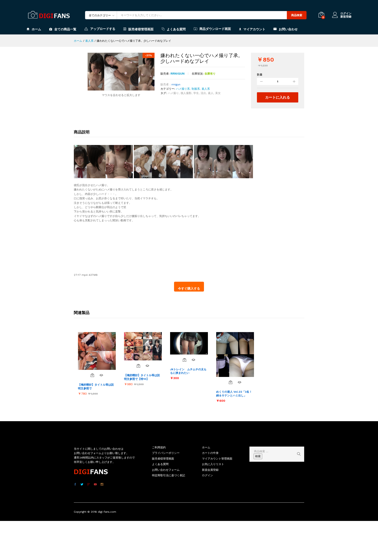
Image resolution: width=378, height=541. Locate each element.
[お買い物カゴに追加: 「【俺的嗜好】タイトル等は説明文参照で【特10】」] (138, 365)
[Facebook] (75, 484)
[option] (97, 363)
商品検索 (296, 15)
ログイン (345, 13)
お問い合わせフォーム (166, 469)
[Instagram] (102, 484)
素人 (210, 93)
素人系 (206, 88)
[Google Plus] (88, 484)
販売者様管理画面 (141, 29)
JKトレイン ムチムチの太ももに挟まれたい (188, 371)
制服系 (196, 88)
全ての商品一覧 (65, 29)
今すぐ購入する (189, 288)
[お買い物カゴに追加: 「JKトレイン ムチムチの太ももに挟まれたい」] (184, 359)
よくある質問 (176, 29)
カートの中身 (210, 452)
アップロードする (102, 28)
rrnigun (177, 73)
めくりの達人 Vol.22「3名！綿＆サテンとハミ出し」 (234, 393)
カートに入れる (277, 97)
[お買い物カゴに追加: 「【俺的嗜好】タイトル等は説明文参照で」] (92, 375)
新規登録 (345, 16)
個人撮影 (186, 93)
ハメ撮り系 (183, 88)
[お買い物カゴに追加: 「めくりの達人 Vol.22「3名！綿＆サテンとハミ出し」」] (230, 382)
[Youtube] (95, 484)
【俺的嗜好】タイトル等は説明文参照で (96, 386)
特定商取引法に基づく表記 (168, 475)
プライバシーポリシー (166, 452)
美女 (218, 93)
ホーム (36, 29)
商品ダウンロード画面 (215, 28)
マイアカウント (254, 29)
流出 (203, 93)
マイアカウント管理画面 (217, 458)
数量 (259, 74)
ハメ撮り (173, 93)
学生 (196, 93)
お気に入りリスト (213, 464)
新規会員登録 (210, 469)
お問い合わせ (288, 29)
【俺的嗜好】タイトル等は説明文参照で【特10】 (142, 377)
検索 (258, 456)
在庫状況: (198, 73)
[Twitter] (82, 484)
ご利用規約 (159, 447)
